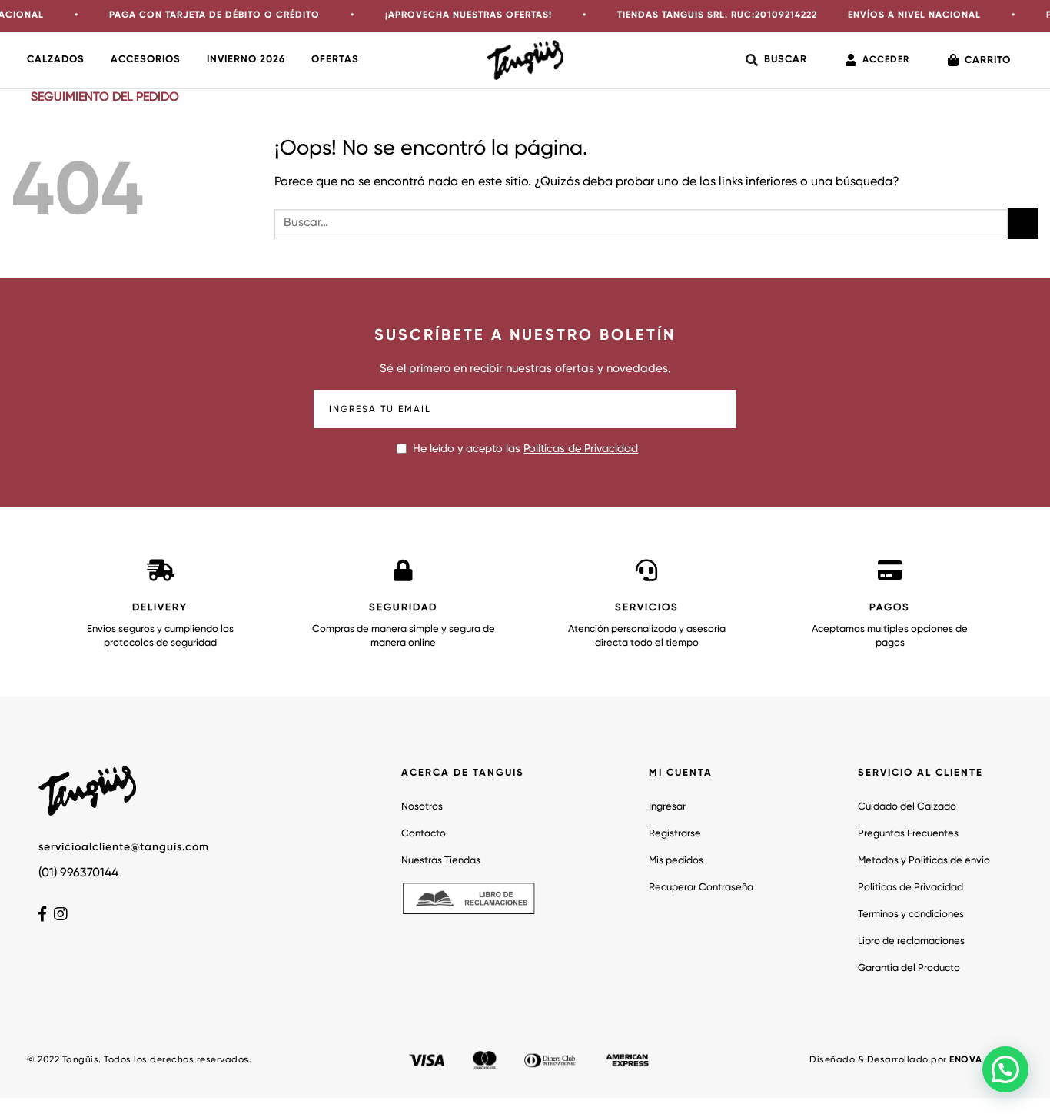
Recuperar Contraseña (701, 888)
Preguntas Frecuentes (908, 834)
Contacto (423, 834)
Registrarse (675, 834)
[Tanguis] (525, 59)
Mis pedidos (676, 861)
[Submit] (1023, 223)
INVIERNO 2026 (246, 60)
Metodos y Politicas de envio (924, 861)
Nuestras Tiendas (440, 861)
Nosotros (422, 807)
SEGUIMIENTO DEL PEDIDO (105, 97)
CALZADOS (56, 60)
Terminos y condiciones (911, 914)
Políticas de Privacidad (580, 449)
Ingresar (667, 807)
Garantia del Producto (909, 968)
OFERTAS (335, 60)
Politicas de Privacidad (910, 888)
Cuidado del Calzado (907, 807)
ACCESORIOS (146, 60)
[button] (1005, 1069)
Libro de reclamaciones (911, 941)
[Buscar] (776, 60)
